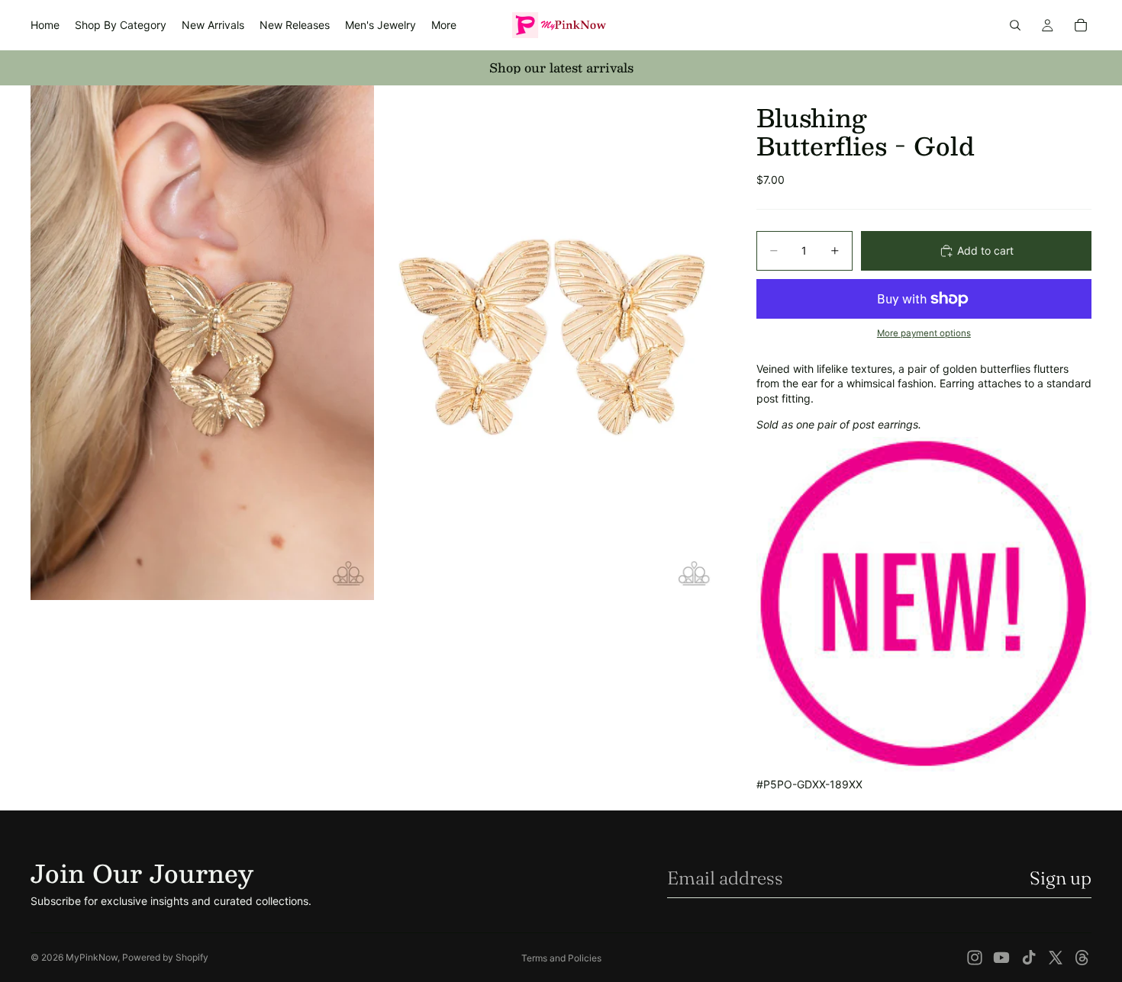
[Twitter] (1055, 957)
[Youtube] (1001, 957)
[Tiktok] (1029, 957)
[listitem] (444, 25)
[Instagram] (975, 957)
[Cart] (1081, 25)
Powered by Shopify (165, 957)
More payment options (924, 333)
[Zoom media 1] (202, 342)
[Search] (1015, 25)
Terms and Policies (561, 958)
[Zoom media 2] (548, 342)
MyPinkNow (92, 957)
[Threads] (1082, 957)
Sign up (1060, 878)
